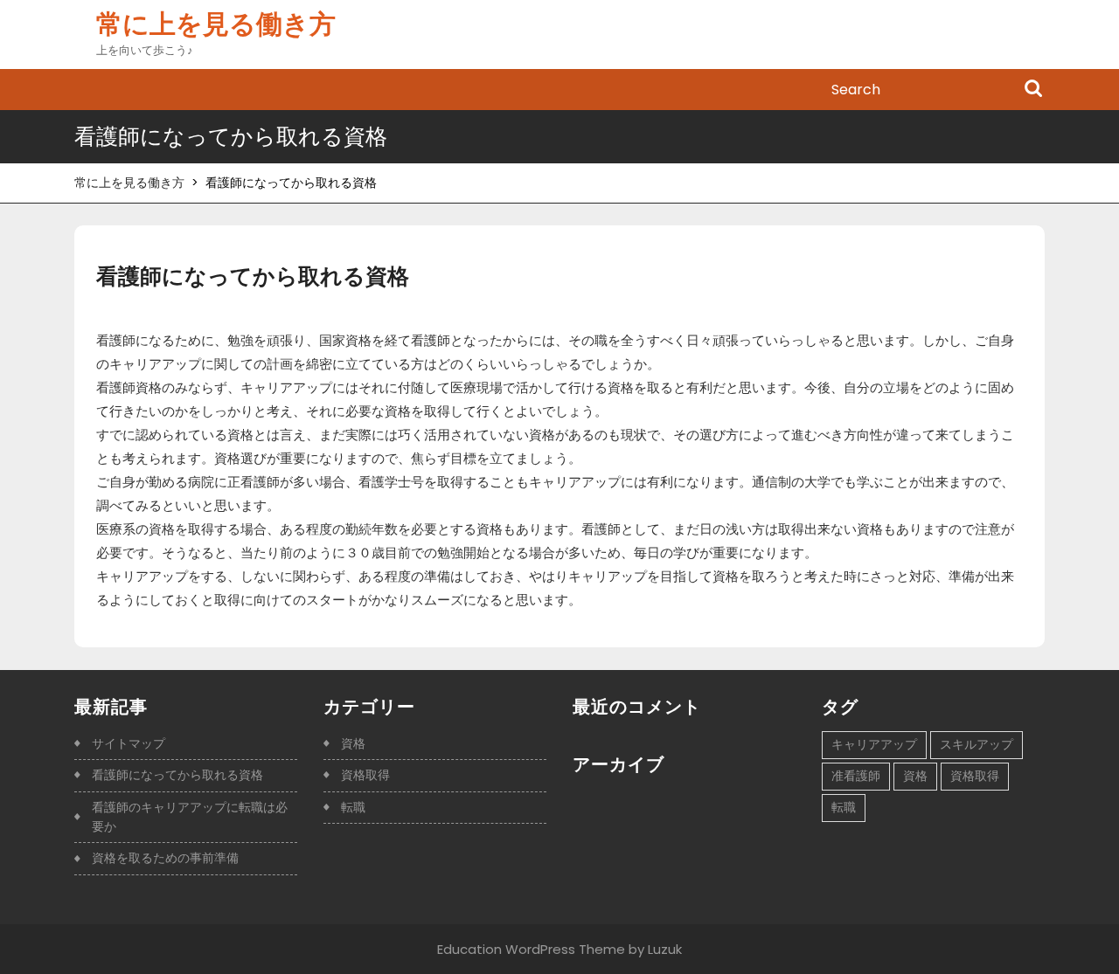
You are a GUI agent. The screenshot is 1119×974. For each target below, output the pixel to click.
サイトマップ (128, 743)
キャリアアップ (874, 744)
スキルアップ (976, 744)
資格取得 (365, 775)
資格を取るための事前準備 (165, 858)
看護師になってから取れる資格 (177, 775)
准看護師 (855, 775)
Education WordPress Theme (531, 949)
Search (1033, 90)
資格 (353, 743)
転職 (353, 807)
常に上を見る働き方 (216, 24)
